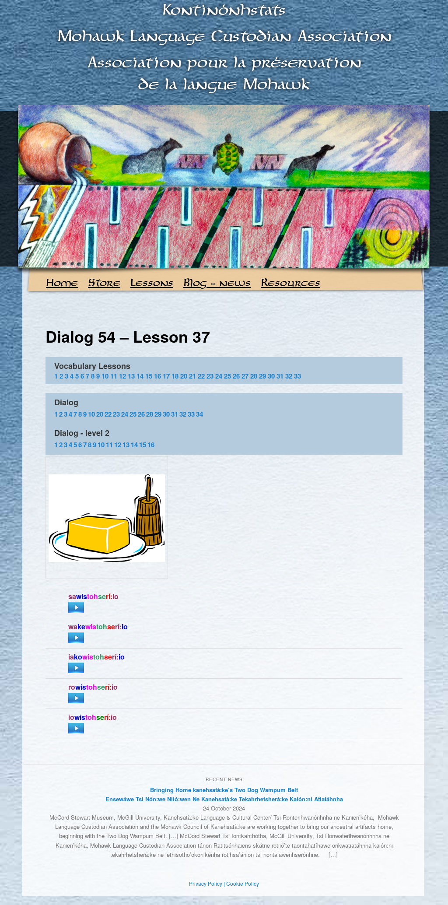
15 (148, 376)
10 (105, 376)
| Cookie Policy (241, 883)
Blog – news (217, 283)
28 (253, 376)
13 (131, 376)
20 (183, 376)
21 (192, 376)
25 (227, 376)
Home (62, 283)
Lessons (151, 283)
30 (271, 376)
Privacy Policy (205, 883)
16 (157, 376)
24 (218, 376)
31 (280, 376)
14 (140, 376)
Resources (290, 283)
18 (175, 376)
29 (262, 376)
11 (113, 376)
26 (236, 376)
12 (122, 376)
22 (201, 376)
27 (245, 376)
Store (104, 283)
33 (297, 376)
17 (166, 376)
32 (288, 376)
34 (199, 414)
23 (210, 376)
